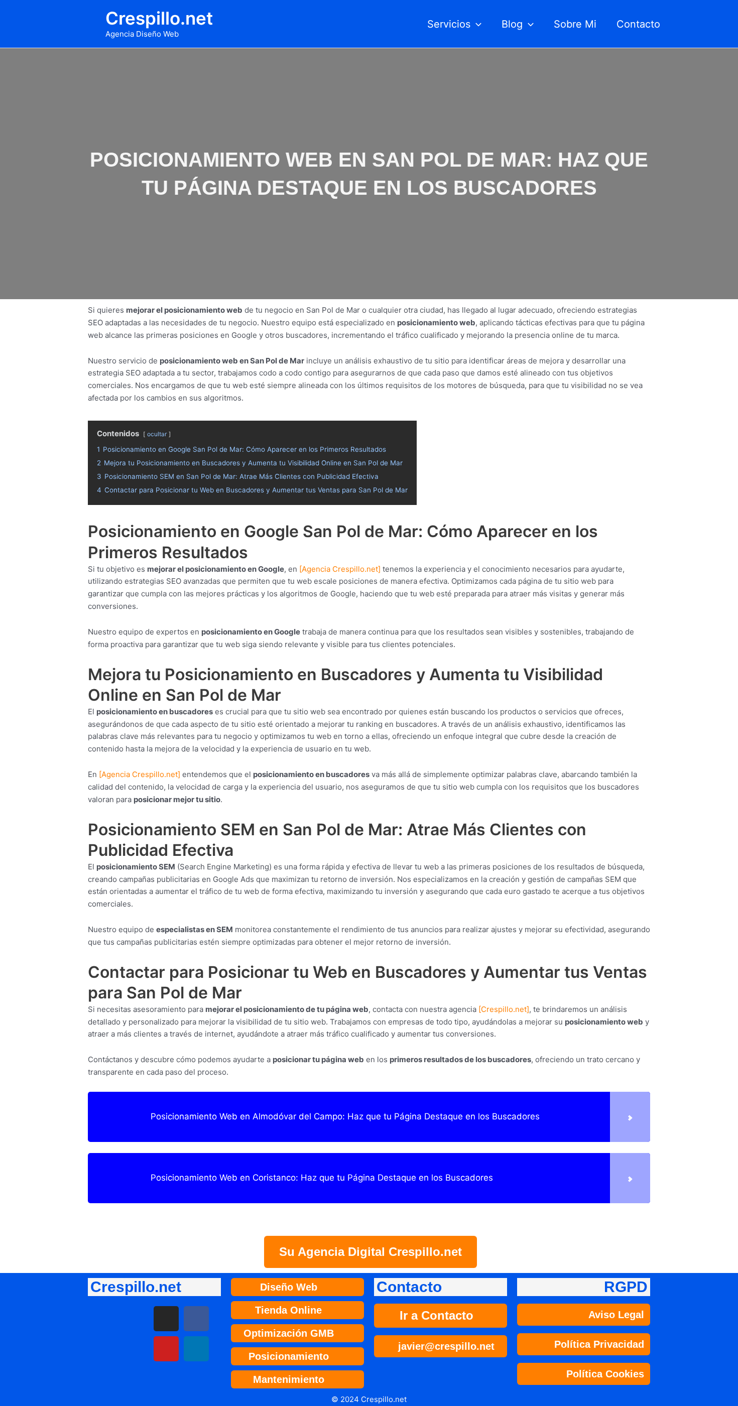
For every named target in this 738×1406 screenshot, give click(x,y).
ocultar (157, 434)
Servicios (448, 24)
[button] (475, 24)
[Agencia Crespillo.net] (340, 569)
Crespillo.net (159, 18)
